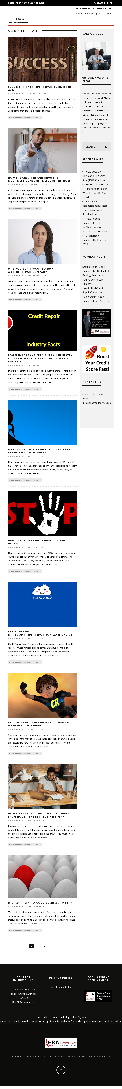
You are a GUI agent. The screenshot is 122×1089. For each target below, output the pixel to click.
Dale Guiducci (16, 94)
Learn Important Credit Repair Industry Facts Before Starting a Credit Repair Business (40, 358)
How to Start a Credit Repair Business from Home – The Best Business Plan (38, 815)
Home (11, 3)
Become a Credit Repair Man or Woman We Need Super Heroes (38, 724)
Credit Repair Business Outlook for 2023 (94, 240)
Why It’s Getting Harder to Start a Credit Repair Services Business (41, 451)
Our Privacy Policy (61, 987)
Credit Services (82, 8)
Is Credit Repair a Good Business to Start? (42, 902)
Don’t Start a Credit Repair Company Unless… (37, 542)
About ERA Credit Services (31, 3)
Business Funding (102, 8)
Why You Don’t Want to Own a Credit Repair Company (31, 270)
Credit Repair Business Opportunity (25, 117)
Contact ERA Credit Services (24, 9)
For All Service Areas (23, 1002)
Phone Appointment (20, 21)
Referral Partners (84, 13)
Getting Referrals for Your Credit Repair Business (94, 280)
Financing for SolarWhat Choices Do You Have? (94, 193)
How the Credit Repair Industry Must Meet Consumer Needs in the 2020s (39, 179)
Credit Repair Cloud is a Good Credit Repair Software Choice (40, 633)
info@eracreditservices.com (97, 403)
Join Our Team (103, 13)
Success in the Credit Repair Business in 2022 (39, 88)
